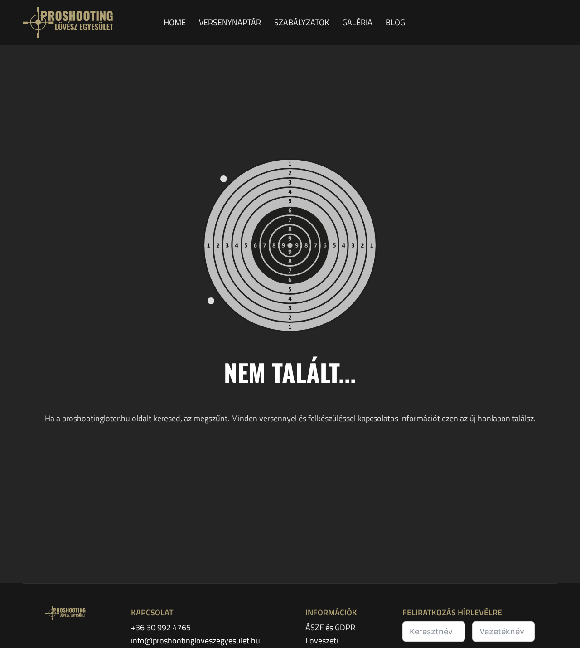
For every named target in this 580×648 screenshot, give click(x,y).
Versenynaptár (231, 22)
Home (176, 22)
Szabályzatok (302, 22)
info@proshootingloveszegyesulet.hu (195, 640)
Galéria (358, 22)
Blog (395, 22)
